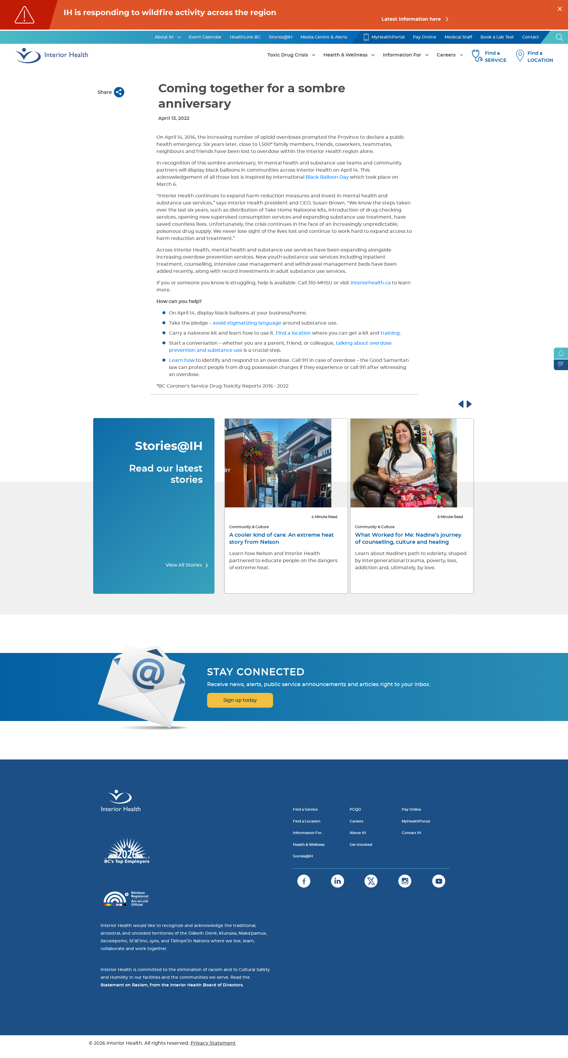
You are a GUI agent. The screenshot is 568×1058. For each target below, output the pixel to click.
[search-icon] (560, 37)
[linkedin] (337, 881)
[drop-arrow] (179, 37)
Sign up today (240, 700)
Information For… (308, 833)
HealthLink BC (245, 37)
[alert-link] (284, 15)
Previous (466, 403)
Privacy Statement (213, 1043)
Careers (446, 55)
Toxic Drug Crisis (287, 55)
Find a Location (306, 821)
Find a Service (305, 809)
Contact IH (411, 833)
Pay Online (424, 37)
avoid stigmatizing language (247, 323)
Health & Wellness (345, 55)
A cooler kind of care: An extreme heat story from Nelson (281, 539)
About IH (164, 37)
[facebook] (303, 881)
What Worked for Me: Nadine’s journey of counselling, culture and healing (408, 539)
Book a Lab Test (497, 37)
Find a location (293, 333)
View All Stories (184, 565)
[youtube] (438, 881)
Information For (402, 55)
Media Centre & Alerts (324, 37)
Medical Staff (458, 37)
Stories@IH (280, 37)
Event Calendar (205, 37)
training (390, 333)
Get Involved (361, 844)
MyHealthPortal (388, 37)
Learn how (182, 360)
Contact (530, 37)
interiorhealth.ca (371, 282)
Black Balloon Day (327, 177)
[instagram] (405, 881)
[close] (560, 8)
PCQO (355, 809)
